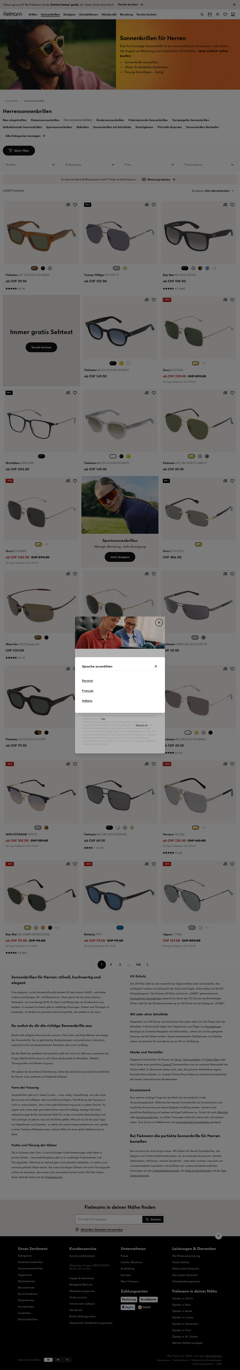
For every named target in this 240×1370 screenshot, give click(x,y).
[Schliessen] (156, 666)
